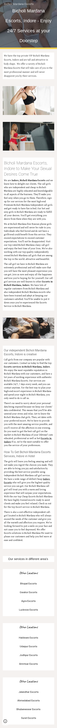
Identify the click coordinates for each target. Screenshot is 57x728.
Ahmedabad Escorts (28, 700)
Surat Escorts (28, 718)
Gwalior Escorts (28, 592)
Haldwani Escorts (28, 637)
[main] (28, 24)
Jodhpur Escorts (28, 655)
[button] (5, 722)
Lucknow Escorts (28, 609)
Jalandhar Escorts (29, 691)
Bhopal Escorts (28, 583)
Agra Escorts (28, 601)
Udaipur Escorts (28, 646)
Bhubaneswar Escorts (28, 709)
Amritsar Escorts (28, 663)
